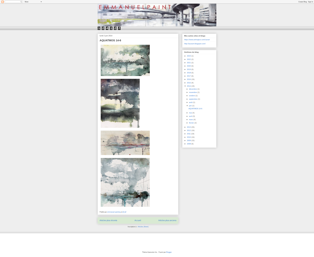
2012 (189, 130)
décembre (193, 89)
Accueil (138, 220)
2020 (189, 66)
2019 (189, 69)
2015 (189, 83)
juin (190, 106)
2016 (189, 79)
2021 (189, 63)
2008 (189, 144)
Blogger (168, 252)
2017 (189, 76)
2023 (189, 56)
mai (190, 113)
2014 (189, 86)
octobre (192, 96)
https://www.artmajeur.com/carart (197, 40)
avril (191, 116)
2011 (189, 134)
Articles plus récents (108, 220)
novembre (193, 92)
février (191, 123)
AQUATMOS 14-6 (110, 40)
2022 (189, 59)
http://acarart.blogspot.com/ (195, 44)
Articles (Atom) (143, 227)
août (191, 102)
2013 (189, 127)
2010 (189, 137)
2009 (189, 140)
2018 (189, 73)
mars (191, 119)
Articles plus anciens (167, 220)
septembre (193, 99)
